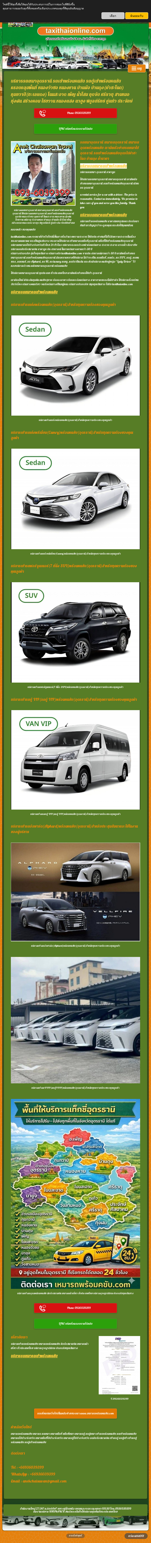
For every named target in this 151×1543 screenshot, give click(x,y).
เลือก (113, 16)
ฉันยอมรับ (136, 16)
